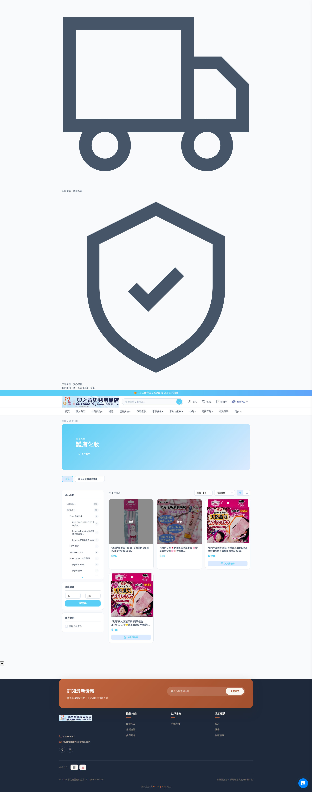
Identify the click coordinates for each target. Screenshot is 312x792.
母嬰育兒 (206, 411)
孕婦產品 (141, 411)
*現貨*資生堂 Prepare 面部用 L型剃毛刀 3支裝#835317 (130, 549)
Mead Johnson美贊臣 (83, 558)
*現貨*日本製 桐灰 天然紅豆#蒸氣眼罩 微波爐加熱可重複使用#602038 (227, 549)
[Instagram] (70, 750)
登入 (217, 723)
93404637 (68, 736)
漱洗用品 (223, 411)
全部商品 (96, 411)
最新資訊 (130, 729)
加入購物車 (229, 563)
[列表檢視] (246, 492)
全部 (67, 479)
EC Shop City (159, 786)
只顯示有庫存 (75, 626)
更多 (237, 411)
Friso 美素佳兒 (83, 516)
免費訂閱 (234, 691)
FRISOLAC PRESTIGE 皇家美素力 (84, 524)
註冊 (217, 729)
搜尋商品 (130, 735)
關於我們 (80, 411)
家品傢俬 (157, 411)
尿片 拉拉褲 (175, 411)
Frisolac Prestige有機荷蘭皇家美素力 (84, 532)
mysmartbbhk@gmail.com (76, 741)
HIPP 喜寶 (83, 546)
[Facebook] (62, 750)
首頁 (67, 411)
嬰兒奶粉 (124, 411)
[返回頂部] (2, 663)
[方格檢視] (240, 492)
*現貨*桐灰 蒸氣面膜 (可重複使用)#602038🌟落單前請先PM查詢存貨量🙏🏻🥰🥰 (130, 623)
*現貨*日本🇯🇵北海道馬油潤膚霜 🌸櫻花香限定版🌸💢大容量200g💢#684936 (179, 549)
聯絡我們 (175, 723)
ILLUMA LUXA (83, 552)
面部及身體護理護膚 (89, 479)
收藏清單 (219, 735)
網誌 (111, 411)
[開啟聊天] (303, 783)
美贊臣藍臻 (84, 570)
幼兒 (191, 411)
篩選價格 (83, 603)
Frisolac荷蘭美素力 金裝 (84, 540)
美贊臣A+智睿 (84, 564)
